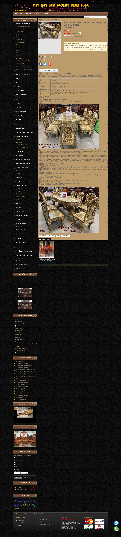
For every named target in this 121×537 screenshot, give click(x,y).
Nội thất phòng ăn (22, 168)
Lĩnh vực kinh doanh (21, 522)
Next (34, 403)
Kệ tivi (17, 34)
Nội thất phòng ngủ (22, 136)
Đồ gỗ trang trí (21, 224)
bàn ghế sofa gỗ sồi (25, 504)
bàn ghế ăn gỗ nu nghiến (58, 79)
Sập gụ (18, 45)
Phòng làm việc (43, 519)
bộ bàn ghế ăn (65, 235)
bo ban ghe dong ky (21, 393)
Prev (32, 403)
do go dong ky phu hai (22, 367)
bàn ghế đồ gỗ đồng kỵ (22, 384)
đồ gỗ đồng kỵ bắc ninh (68, 75)
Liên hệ (46, 14)
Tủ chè (18, 47)
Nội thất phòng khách (23, 23)
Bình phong (19, 58)
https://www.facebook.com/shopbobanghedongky (63, 164)
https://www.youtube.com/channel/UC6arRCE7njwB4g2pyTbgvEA (64, 179)
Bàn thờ (18, 188)
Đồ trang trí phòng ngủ (22, 147)
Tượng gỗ (18, 232)
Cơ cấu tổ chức (20, 520)
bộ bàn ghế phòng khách (26, 508)
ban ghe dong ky (20, 388)
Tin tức (38, 14)
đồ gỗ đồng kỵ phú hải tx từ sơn (24, 365)
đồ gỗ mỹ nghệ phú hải (22, 386)
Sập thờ (18, 191)
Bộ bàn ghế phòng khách (22, 26)
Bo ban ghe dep (18, 499)
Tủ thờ (17, 199)
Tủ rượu (18, 37)
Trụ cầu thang (24, 505)
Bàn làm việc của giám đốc (23, 60)
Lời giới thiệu (19, 525)
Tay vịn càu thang (28, 500)
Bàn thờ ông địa (20, 500)
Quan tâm (67, 30)
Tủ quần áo (19, 139)
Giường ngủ (19, 142)
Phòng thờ (41, 522)
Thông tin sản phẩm (48, 70)
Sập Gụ (18, 505)
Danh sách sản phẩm (51, 19)
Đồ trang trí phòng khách (22, 66)
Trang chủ (18, 14)
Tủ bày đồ (18, 55)
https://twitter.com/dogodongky (22, 348)
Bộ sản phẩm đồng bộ (44, 524)
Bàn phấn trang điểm (21, 144)
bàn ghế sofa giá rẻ (30, 501)
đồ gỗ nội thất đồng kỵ (22, 395)
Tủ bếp (18, 173)
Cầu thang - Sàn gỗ (21, 258)
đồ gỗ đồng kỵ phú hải (22, 382)
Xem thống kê (26, 477)
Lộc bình (18, 50)
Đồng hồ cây (19, 31)
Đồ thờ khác (19, 194)
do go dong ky (19, 392)
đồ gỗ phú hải (19, 361)
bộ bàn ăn (51, 235)
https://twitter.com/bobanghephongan (54, 186)
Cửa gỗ (18, 261)
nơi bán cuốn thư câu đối (24, 501)
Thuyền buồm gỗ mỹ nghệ (22, 234)
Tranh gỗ (18, 227)
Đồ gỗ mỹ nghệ (20, 63)
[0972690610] (116, 528)
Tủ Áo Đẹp (25, 499)
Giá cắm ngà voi (20, 53)
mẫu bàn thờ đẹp (27, 507)
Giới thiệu (29, 14)
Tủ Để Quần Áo (25, 503)
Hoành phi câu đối (21, 196)
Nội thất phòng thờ (22, 185)
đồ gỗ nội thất (43, 235)
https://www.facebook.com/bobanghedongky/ (26, 344)
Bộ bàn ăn (18, 171)
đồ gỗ (58, 235)
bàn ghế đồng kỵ (54, 98)
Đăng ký (104, 1)
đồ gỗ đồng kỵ (42, 159)
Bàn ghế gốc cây (20, 229)
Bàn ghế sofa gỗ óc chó (22, 29)
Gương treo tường (20, 42)
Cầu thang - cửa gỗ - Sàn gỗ (25, 255)
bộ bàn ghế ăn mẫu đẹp (52, 75)
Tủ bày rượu (19, 39)
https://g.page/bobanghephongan (54, 103)
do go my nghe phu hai (22, 363)
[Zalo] (116, 523)
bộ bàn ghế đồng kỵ (21, 399)
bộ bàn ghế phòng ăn (21, 380)
